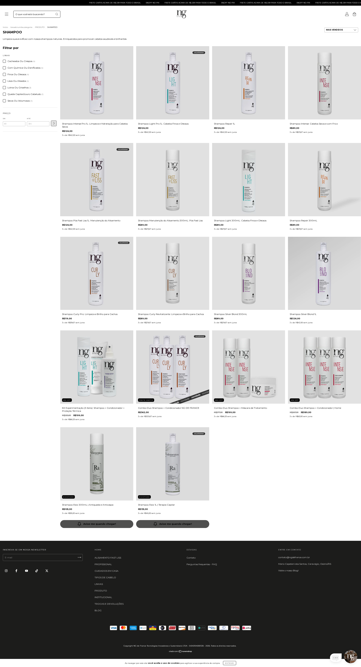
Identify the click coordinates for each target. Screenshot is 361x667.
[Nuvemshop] (180, 651)
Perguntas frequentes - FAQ (202, 564)
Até (29, 118)
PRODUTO (40, 27)
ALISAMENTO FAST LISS (108, 557)
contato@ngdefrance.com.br (294, 557)
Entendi (229, 663)
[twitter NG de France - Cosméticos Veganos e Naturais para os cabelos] (46, 570)
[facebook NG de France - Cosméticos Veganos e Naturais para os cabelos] (16, 570)
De (4, 118)
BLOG (98, 610)
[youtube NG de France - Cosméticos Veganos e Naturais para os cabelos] (26, 570)
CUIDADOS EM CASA (106, 570)
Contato (191, 557)
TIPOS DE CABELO (105, 577)
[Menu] (6, 14)
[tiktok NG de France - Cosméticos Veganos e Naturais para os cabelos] (37, 570)
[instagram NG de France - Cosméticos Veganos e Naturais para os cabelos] (6, 570)
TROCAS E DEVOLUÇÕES (109, 603)
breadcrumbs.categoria (21, 27)
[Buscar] (57, 14)
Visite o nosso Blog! (288, 570)
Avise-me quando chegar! (99, 524)
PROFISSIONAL (103, 564)
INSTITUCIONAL (103, 597)
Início (5, 27)
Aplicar (54, 123)
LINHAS (99, 584)
